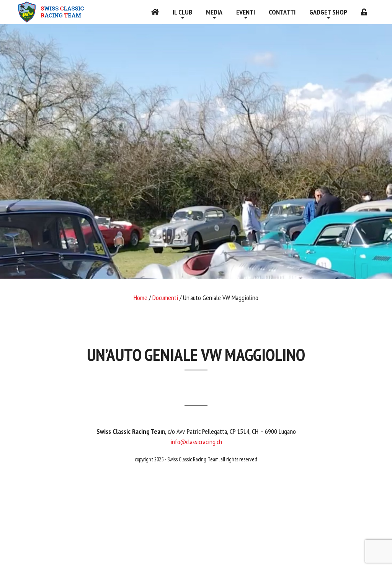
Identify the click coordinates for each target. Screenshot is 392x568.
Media (214, 12)
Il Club (182, 12)
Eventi (245, 12)
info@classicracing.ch (196, 441)
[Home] (155, 12)
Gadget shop (328, 12)
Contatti (282, 12)
